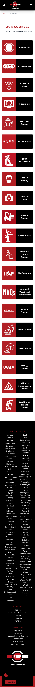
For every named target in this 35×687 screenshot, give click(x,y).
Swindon (25, 540)
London (25, 469)
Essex (10, 552)
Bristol (10, 474)
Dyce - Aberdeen (10, 543)
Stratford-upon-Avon (26, 520)
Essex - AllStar (10, 555)
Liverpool (25, 458)
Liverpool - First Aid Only (25, 462)
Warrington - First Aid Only (25, 557)
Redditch (25, 508)
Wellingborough (25, 564)
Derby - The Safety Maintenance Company (10, 535)
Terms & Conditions (18, 644)
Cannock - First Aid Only (10, 486)
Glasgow (10, 566)
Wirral (25, 585)
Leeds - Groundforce (25, 439)
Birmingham (10, 451)
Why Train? (18, 630)
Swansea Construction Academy (25, 534)
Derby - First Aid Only (11, 528)
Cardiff (10, 490)
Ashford (10, 438)
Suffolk (25, 524)
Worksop (25, 593)
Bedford (10, 440)
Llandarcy (25, 466)
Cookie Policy (18, 639)
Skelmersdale (25, 514)
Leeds (25, 435)
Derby (10, 524)
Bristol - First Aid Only (11, 478)
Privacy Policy (18, 641)
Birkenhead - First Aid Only (10, 447)
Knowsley (10, 600)
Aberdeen (10, 435)
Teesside (25, 543)
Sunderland (25, 527)
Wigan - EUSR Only (26, 576)
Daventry (10, 521)
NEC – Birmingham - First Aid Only (25, 492)
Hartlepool (10, 576)
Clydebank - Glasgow (10, 507)
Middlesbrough (25, 479)
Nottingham (25, 498)
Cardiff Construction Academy (10, 495)
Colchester (10, 511)
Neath (25, 487)
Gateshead (10, 563)
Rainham (25, 505)
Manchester (25, 471)
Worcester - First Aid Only (26, 589)
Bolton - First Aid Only (11, 468)
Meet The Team (17, 633)
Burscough (10, 482)
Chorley (10, 503)
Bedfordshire (10, 443)
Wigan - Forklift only (25, 581)
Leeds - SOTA (25, 443)
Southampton (25, 516)
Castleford (10, 500)
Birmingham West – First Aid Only (10, 456)
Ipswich (10, 589)
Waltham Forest (25, 554)
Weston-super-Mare (25, 568)
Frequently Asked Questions (17, 636)
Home (3, 13)
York (25, 596)
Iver (10, 595)
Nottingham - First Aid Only (25, 501)
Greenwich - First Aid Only (10, 570)
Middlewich (25, 482)
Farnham (10, 560)
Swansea (25, 530)
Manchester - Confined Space (25, 475)
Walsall (25, 551)
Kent (10, 597)
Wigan (25, 572)
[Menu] (28, 5)
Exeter (10, 558)
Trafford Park (25, 548)
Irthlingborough (10, 592)
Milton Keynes (25, 485)
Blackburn (10, 461)
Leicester (25, 455)
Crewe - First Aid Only (11, 517)
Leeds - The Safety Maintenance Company (25, 449)
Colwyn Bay (10, 514)
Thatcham (25, 545)
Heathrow (10, 579)
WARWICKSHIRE (25, 561)
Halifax (10, 574)
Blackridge (10, 464)
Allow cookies (10, 682)
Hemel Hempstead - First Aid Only (10, 584)
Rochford (25, 511)
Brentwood (10, 472)
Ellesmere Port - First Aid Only (11, 548)
